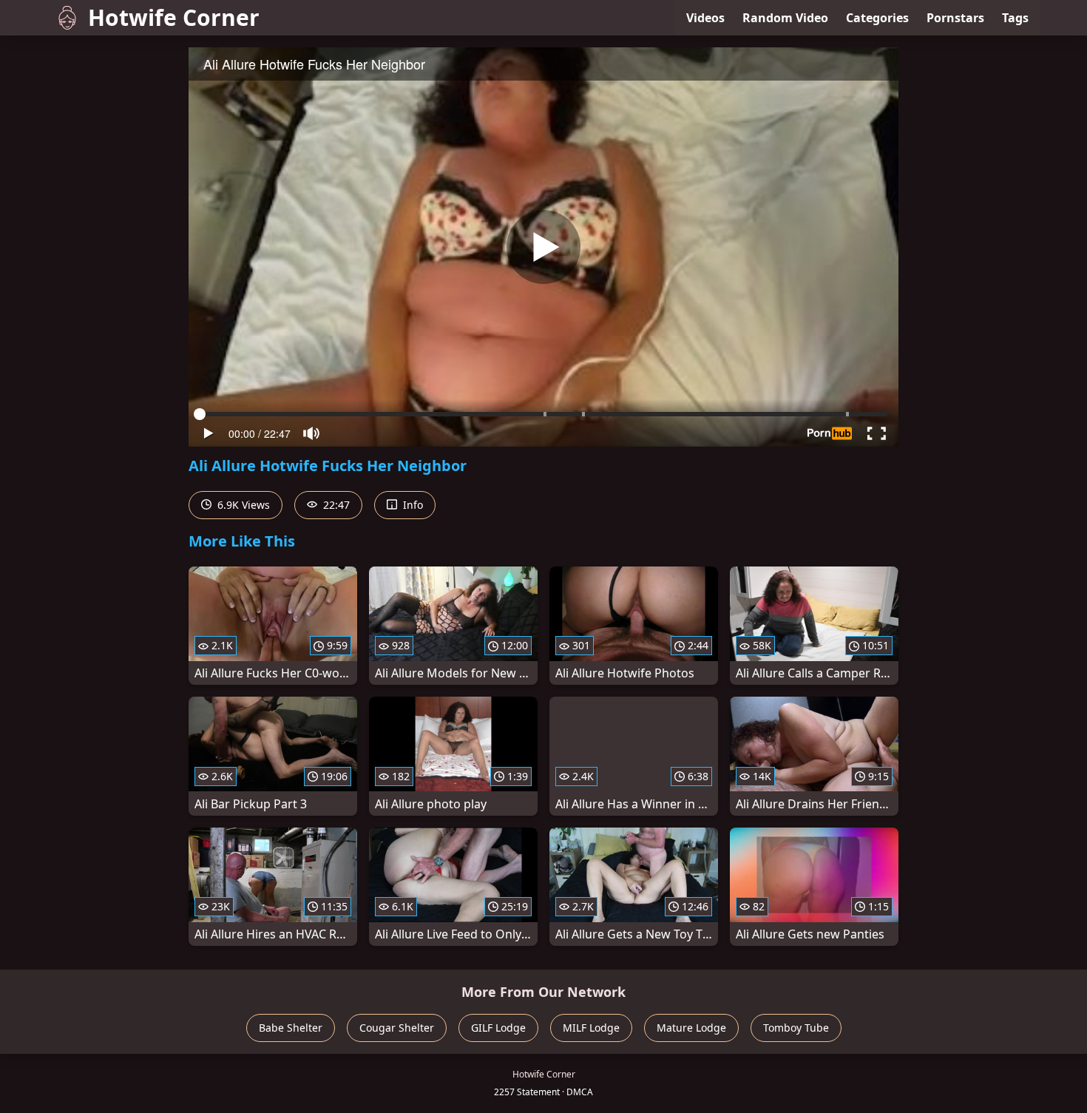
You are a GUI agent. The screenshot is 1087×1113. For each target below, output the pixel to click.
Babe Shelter (290, 1028)
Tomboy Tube (796, 1028)
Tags (1015, 18)
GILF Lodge (498, 1028)
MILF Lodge (591, 1028)
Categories (877, 18)
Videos (705, 18)
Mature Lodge (691, 1028)
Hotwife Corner (174, 17)
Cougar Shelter (396, 1028)
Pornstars (955, 18)
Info (411, 505)
